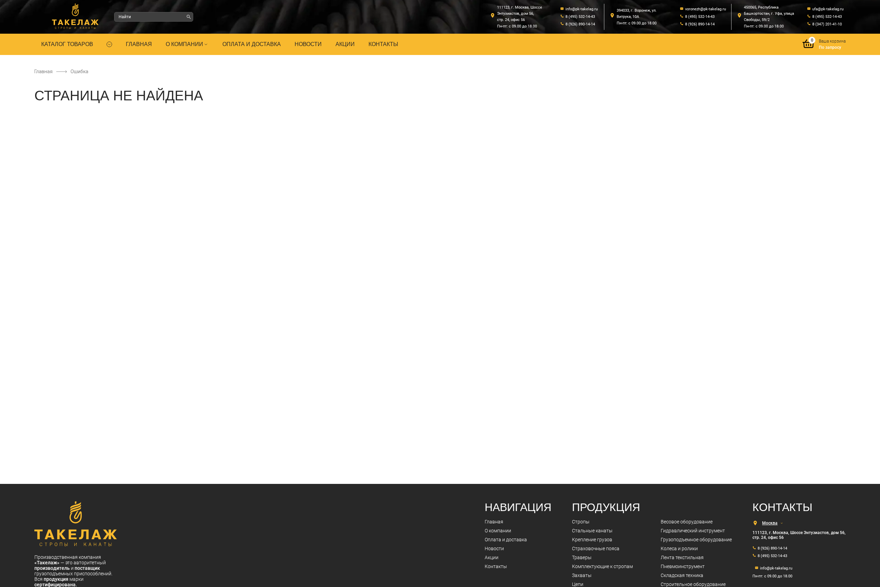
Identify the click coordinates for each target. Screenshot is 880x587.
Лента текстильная (682, 557)
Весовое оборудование (687, 521)
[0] (808, 49)
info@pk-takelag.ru (581, 9)
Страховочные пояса (595, 548)
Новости (308, 44)
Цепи (577, 584)
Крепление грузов (592, 539)
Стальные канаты (592, 530)
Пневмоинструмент (683, 566)
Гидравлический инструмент (693, 530)
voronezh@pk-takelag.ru (705, 9)
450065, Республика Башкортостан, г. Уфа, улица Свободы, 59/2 (769, 13)
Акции (345, 44)
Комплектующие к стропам (602, 566)
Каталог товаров (67, 44)
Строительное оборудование (693, 584)
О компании (184, 44)
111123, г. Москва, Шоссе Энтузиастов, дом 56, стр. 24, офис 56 (519, 13)
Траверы (582, 557)
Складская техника (682, 575)
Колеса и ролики (679, 548)
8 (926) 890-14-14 (580, 24)
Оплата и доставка (251, 44)
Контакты (383, 44)
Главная (139, 44)
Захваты (582, 575)
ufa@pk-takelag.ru (828, 9)
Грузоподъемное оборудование (696, 539)
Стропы (581, 521)
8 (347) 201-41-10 (827, 24)
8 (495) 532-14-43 (580, 16)
